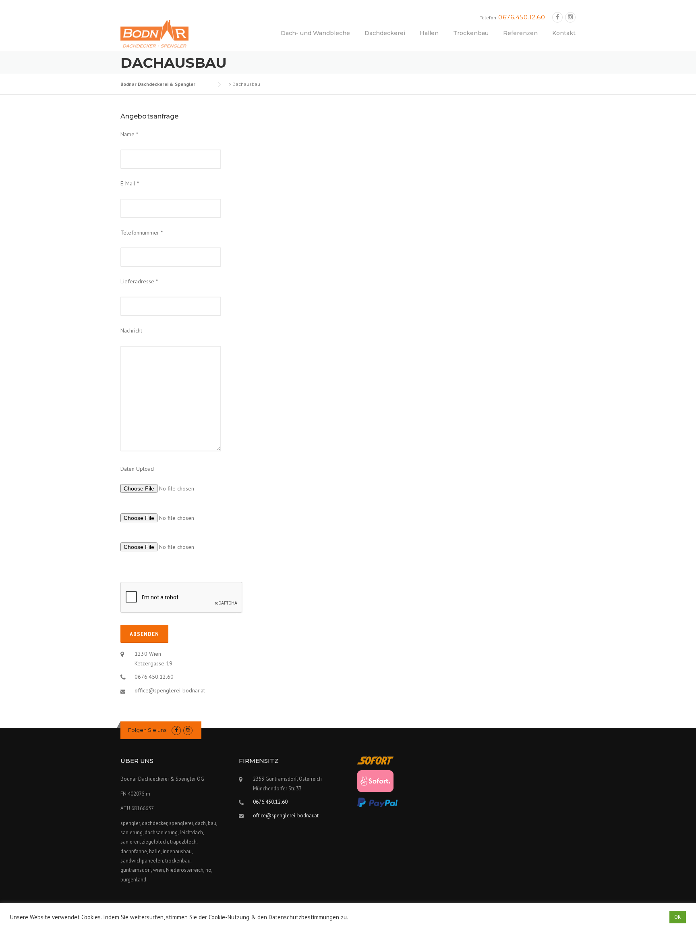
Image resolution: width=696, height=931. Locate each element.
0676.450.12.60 (521, 17)
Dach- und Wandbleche (315, 33)
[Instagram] (570, 17)
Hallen (429, 33)
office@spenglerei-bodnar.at (170, 690)
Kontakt (564, 33)
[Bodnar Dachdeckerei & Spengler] (154, 33)
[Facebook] (557, 17)
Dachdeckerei (385, 33)
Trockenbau (471, 33)
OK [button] (677, 917)
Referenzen (520, 33)
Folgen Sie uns (147, 730)
